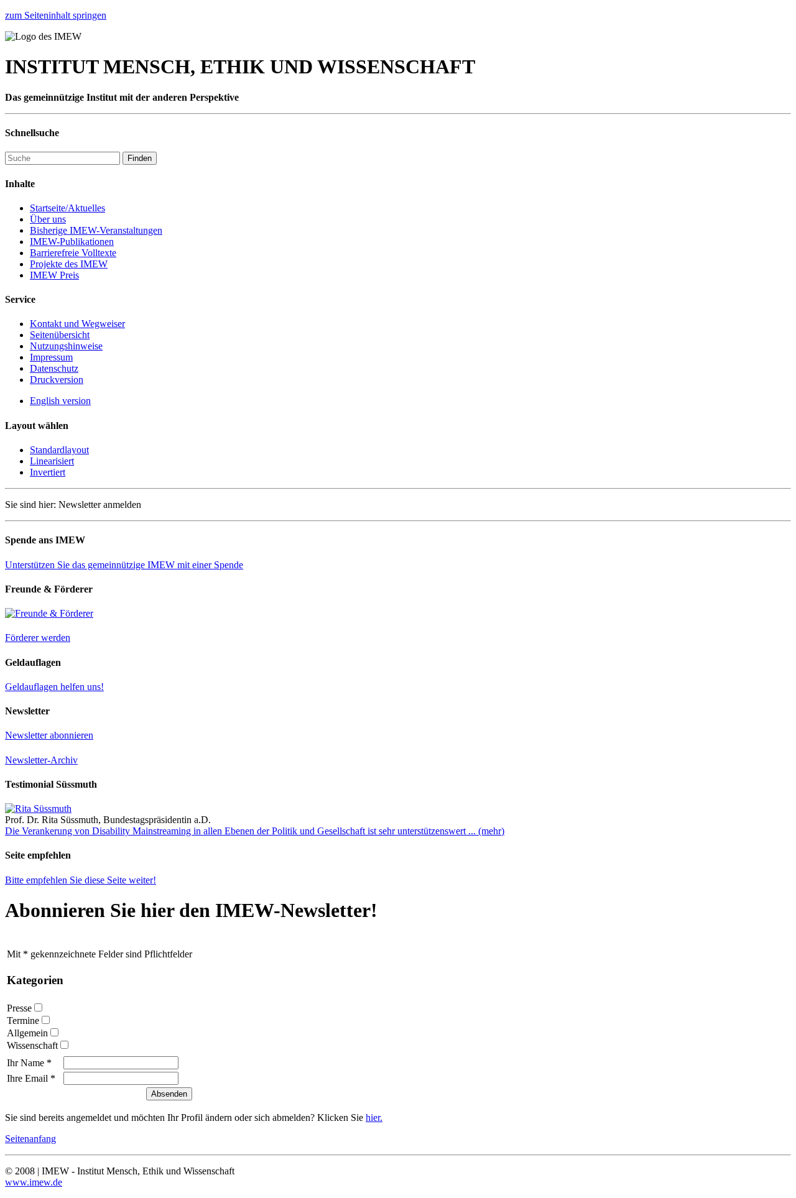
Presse (19, 1008)
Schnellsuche (32, 132)
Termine (23, 1020)
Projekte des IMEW (69, 264)
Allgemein (27, 1033)
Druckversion (56, 379)
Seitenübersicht (60, 334)
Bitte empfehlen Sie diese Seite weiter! (80, 880)
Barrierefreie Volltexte (73, 252)
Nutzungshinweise (66, 346)
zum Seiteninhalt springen (55, 15)
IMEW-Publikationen (72, 241)
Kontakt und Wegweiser (77, 323)
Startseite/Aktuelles (67, 208)
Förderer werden (37, 637)
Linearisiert (52, 461)
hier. (374, 1117)
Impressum (51, 357)
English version (60, 400)
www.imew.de (33, 1182)
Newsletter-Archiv (41, 760)
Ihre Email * (31, 1078)
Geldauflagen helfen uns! (54, 686)
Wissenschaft (32, 1045)
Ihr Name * (29, 1062)
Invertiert (47, 472)
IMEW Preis (54, 275)
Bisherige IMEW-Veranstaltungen (96, 230)
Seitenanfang (30, 1138)
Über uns (48, 219)
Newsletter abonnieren (49, 735)
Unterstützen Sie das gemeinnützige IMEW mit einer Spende (124, 565)
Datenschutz (54, 368)
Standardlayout (59, 450)
